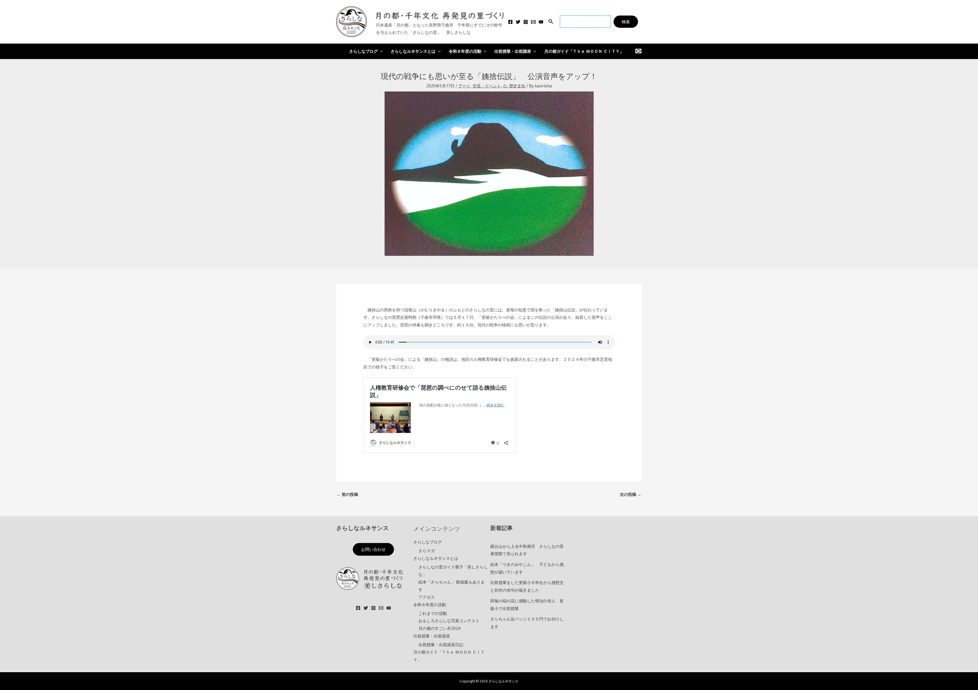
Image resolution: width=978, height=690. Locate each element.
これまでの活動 (432, 613)
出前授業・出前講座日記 (440, 644)
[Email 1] (533, 22)
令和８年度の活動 (465, 51)
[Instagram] (525, 22)
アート (464, 86)
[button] (550, 21)
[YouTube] (541, 22)
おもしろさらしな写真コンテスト (449, 620)
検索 (626, 21)
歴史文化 (517, 86)
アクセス (426, 597)
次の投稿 (630, 494)
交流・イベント (486, 86)
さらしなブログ (363, 51)
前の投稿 (347, 494)
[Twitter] (518, 22)
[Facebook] (510, 22)
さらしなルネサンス (362, 528)
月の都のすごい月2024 (439, 628)
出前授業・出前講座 (512, 51)
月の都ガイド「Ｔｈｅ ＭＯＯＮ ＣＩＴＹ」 (584, 51)
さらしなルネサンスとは (413, 51)
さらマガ (426, 550)
